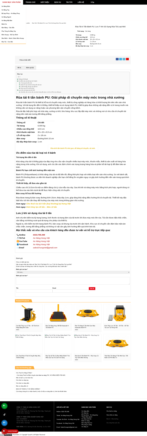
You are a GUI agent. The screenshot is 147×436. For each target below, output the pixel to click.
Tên (17, 288)
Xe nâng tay (85, 413)
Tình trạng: (80, 31)
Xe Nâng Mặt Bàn (7, 20)
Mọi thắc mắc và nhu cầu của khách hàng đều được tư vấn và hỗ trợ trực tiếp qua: (41, 92)
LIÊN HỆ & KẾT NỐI (62, 407)
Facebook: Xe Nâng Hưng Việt (65, 423)
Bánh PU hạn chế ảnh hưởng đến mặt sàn (31, 84)
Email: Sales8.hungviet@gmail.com (66, 427)
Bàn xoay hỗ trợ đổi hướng (27, 88)
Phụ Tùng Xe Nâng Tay (9, 31)
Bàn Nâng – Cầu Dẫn (8, 27)
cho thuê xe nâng (41, 375)
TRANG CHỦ (30, 2)
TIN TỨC (69, 2)
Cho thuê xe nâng (111, 411)
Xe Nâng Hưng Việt (41, 238)
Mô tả (19, 67)
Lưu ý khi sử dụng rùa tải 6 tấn (26, 90)
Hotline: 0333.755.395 (62, 411)
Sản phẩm (27, 23)
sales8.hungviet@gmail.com (45, 248)
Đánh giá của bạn (22, 269)
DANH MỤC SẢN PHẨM (11, 2)
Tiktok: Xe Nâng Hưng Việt (64, 415)
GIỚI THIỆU (44, 2)
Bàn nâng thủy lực (87, 423)
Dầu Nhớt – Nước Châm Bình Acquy (13, 38)
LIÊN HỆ (81, 2)
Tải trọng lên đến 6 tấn (26, 83)
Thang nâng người (87, 417)
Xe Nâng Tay (5, 10)
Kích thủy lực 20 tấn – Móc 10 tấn (41, 207)
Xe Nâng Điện (6, 6)
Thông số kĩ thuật (23, 79)
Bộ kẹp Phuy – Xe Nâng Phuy (11, 13)
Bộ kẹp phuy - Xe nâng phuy (90, 415)
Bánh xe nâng (86, 421)
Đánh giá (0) (30, 67)
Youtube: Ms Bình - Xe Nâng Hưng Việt (67, 419)
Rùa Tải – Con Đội (7, 42)
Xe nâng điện (85, 411)
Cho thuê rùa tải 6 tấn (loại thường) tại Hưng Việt (48, 204)
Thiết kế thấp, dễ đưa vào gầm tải (29, 86)
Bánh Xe (4, 24)
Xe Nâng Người (6, 17)
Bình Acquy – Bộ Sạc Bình (10, 34)
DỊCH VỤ (57, 2)
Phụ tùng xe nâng (87, 424)
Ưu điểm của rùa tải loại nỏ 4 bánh (27, 81)
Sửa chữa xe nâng (111, 415)
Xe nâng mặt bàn (86, 419)
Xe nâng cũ (85, 426)
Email (54, 288)
